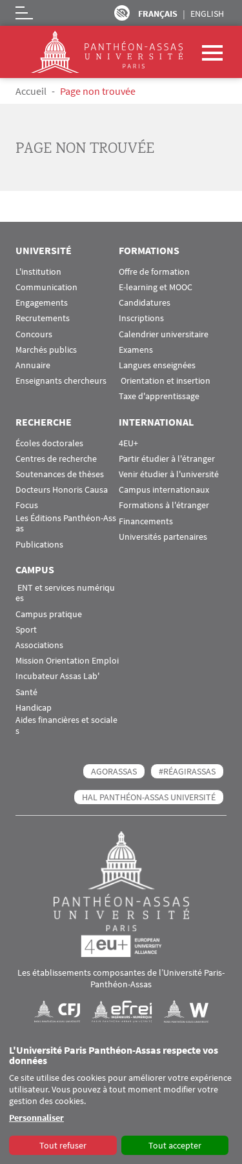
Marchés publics (46, 349)
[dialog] (121, 1101)
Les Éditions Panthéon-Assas (65, 524)
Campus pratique (48, 614)
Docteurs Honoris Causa (61, 489)
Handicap (33, 707)
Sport (26, 629)
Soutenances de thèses (59, 474)
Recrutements (42, 318)
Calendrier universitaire (163, 334)
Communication (46, 287)
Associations (39, 645)
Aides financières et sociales (66, 725)
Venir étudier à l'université (169, 474)
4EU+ (128, 443)
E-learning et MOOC (155, 287)
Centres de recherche (56, 458)
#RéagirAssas (187, 771)
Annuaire (32, 365)
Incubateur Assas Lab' (57, 676)
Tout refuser (62, 1145)
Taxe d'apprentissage (159, 396)
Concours (33, 334)
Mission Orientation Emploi (67, 660)
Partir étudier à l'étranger (167, 458)
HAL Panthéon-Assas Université (149, 797)
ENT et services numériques (65, 593)
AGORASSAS (114, 771)
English (207, 13)
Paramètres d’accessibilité (122, 13)
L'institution (38, 271)
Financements (146, 521)
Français (157, 13)
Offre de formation (154, 271)
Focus (26, 505)
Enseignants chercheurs (60, 380)
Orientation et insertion (164, 380)
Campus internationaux (164, 489)
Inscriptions (141, 318)
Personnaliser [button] (36, 1117)
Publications (39, 544)
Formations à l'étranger (164, 505)
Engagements (41, 302)
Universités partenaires (163, 536)
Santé (26, 692)
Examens (136, 349)
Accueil (30, 90)
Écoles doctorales (49, 443)
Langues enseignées (157, 365)
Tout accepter (174, 1145)
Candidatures (144, 302)
